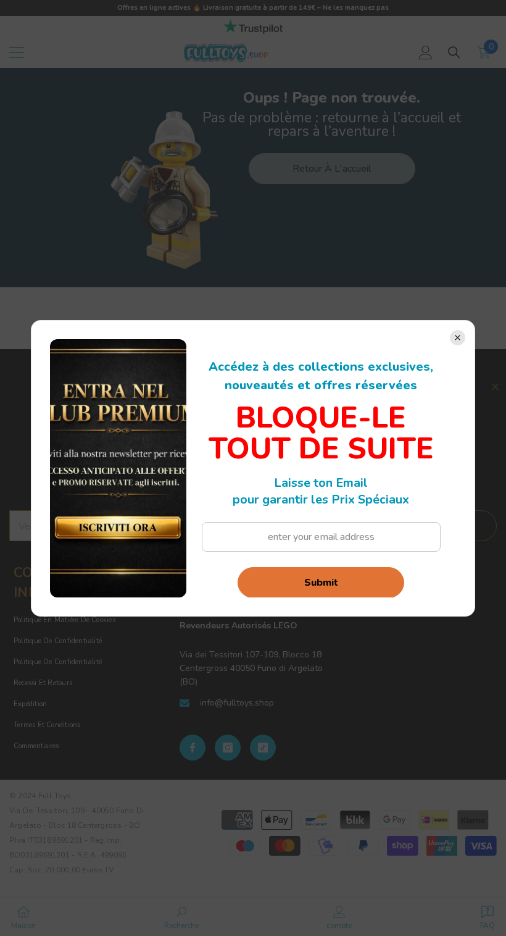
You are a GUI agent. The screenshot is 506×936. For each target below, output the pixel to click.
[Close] (457, 337)
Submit (321, 582)
